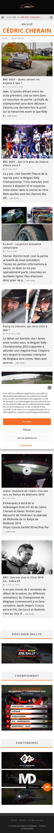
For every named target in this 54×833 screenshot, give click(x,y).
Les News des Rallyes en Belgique (23, 826)
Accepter (27, 421)
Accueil (5, 38)
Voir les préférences (27, 438)
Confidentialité (25, 445)
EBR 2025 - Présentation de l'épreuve (36, 17)
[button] (49, 387)
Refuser (27, 430)
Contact (42, 826)
